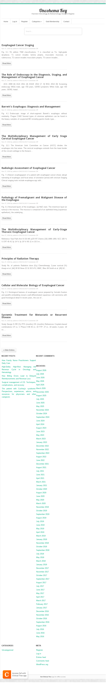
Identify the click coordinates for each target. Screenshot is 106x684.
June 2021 (40, 475)
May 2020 (40, 500)
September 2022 (42, 453)
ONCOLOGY (23, 48)
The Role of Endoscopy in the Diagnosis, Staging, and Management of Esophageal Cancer (34, 76)
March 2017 (41, 600)
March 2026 (41, 388)
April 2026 (40, 385)
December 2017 (42, 568)
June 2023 (40, 431)
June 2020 (40, 496)
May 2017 (40, 593)
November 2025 (42, 392)
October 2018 (41, 547)
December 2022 (42, 446)
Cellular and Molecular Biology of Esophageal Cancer (33, 285)
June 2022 (40, 460)
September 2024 (42, 417)
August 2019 (41, 518)
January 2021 (41, 485)
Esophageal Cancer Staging (18, 45)
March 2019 (41, 536)
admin (15, 48)
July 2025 (40, 399)
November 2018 (42, 543)
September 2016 (42, 622)
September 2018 (42, 550)
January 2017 (41, 608)
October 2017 (41, 575)
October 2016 (41, 618)
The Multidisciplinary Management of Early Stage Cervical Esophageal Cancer (34, 137)
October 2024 (41, 413)
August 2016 (41, 626)
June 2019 (40, 525)
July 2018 (40, 554)
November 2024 (42, 410)
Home (6, 22)
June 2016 (40, 633)
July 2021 (40, 471)
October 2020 (41, 489)
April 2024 (40, 424)
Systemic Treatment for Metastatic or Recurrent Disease (34, 316)
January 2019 (41, 539)
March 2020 (41, 503)
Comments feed (42, 661)
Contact (66, 22)
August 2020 (41, 493)
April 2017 (40, 597)
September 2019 (42, 514)
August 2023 (41, 428)
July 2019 (40, 521)
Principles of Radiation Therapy (20, 258)
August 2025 (41, 395)
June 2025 (40, 403)
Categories (37, 22)
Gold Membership (52, 22)
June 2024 (40, 421)
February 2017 (42, 604)
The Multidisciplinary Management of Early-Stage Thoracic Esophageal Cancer (34, 230)
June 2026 (40, 378)
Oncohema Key (53, 10)
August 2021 (41, 467)
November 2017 (42, 572)
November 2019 (42, 507)
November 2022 (42, 449)
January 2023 (41, 442)
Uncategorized (7, 650)
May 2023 (40, 435)
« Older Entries (8, 350)
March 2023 (41, 439)
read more (6, 63)
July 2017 (40, 586)
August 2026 (41, 370)
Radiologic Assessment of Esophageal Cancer (28, 168)
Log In (14, 22)
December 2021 (42, 464)
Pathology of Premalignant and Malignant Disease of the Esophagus (34, 198)
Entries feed (41, 657)
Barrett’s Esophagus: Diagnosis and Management (31, 106)
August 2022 (41, 457)
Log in (38, 654)
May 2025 (40, 406)
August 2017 (41, 583)
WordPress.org (42, 664)
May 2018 (40, 557)
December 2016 (42, 611)
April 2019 (40, 532)
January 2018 (41, 565)
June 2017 (40, 590)
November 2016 (42, 615)
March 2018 (41, 561)
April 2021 (40, 478)
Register (24, 22)
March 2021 (41, 482)
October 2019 (41, 511)
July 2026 (40, 374)
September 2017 (42, 579)
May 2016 (40, 636)
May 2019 (40, 529)
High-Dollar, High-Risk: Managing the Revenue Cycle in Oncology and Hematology (19, 369)
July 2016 (40, 629)
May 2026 (40, 381)
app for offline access (53, 676)
